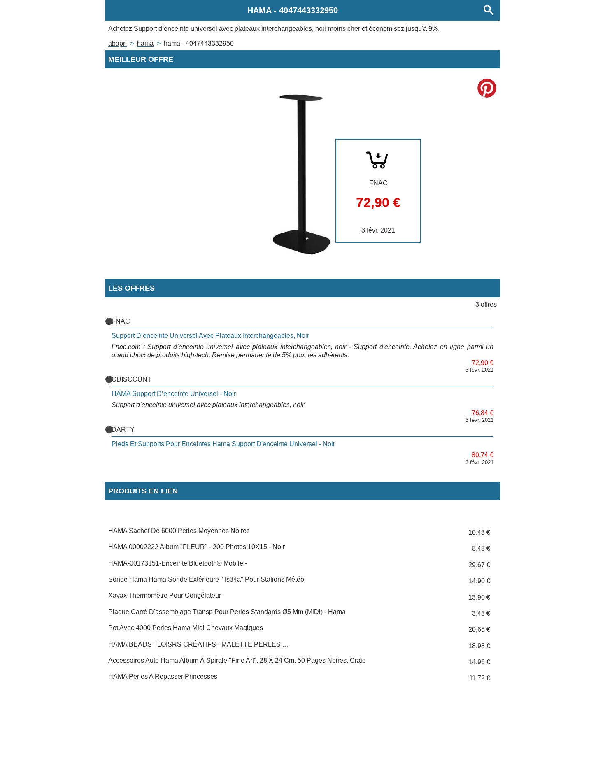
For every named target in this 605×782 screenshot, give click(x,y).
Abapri (117, 43)
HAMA (145, 43)
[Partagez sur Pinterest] (487, 88)
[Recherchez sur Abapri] (488, 10)
